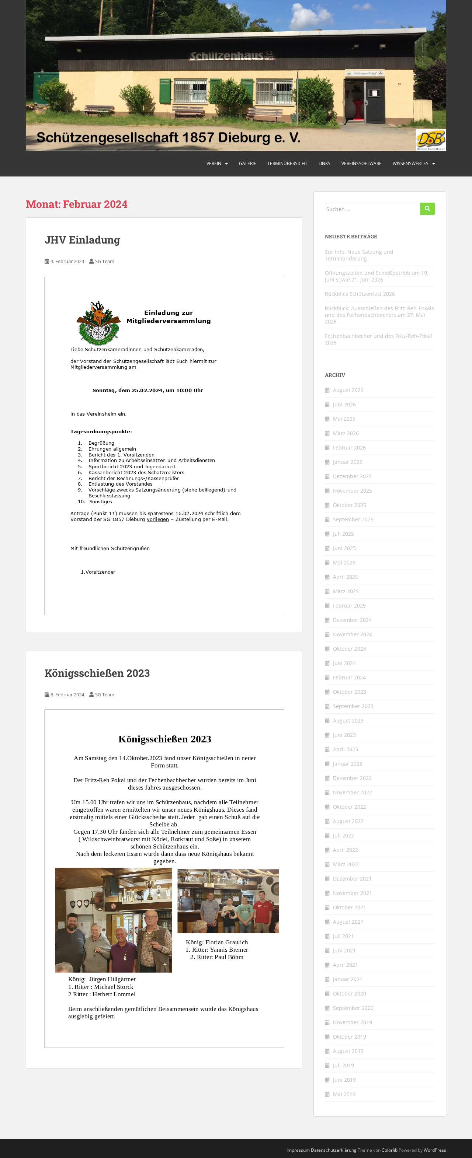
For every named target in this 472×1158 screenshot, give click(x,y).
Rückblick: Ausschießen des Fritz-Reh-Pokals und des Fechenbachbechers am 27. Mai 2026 (379, 315)
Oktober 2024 (349, 648)
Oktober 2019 (349, 1036)
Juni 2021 (344, 950)
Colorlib (390, 1150)
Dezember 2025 (352, 476)
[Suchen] (427, 209)
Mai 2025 (344, 562)
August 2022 (348, 821)
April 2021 (345, 964)
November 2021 (352, 892)
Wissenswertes (410, 163)
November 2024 (352, 634)
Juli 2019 (343, 1065)
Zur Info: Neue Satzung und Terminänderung (359, 255)
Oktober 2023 (349, 691)
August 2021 (348, 921)
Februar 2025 (349, 605)
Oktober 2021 (349, 907)
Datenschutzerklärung (334, 1150)
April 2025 (345, 576)
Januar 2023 (347, 763)
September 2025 (353, 519)
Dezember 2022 (352, 777)
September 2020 (353, 1007)
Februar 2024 (349, 677)
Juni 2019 (344, 1079)
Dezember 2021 (352, 878)
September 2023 (353, 706)
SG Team (104, 261)
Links (324, 163)
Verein (213, 163)
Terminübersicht (287, 163)
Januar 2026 (347, 461)
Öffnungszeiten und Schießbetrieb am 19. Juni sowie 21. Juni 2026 (376, 276)
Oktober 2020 (349, 993)
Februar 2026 (349, 447)
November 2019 (352, 1022)
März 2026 (346, 433)
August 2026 (348, 389)
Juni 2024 (344, 663)
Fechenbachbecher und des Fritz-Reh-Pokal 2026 (378, 339)
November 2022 (352, 792)
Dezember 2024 (352, 619)
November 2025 (352, 490)
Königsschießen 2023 (97, 673)
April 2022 (345, 849)
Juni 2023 (344, 734)
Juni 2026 (344, 404)
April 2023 (345, 749)
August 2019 (348, 1050)
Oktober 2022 (349, 806)
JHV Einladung (82, 239)
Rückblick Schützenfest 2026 (360, 293)
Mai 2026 (344, 418)
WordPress (435, 1150)
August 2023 (348, 720)
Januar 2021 (347, 979)
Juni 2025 (344, 548)
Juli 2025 (343, 533)
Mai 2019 (344, 1094)
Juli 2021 (343, 936)
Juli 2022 (343, 835)
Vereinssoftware (361, 163)
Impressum (298, 1150)
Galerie (247, 163)
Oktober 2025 (349, 504)
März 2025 (346, 591)
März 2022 (346, 864)
